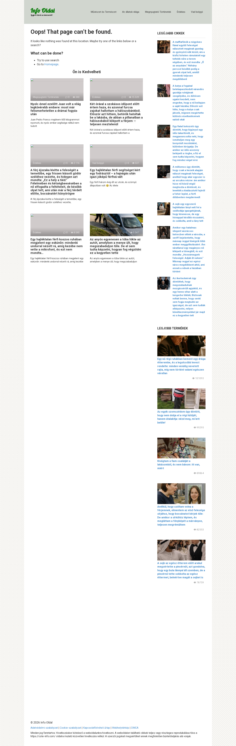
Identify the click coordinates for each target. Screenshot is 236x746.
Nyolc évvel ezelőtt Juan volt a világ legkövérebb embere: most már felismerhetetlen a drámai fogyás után (56, 109)
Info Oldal (43, 10)
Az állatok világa (130, 11)
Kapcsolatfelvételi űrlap (96, 727)
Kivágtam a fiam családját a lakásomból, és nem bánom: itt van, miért (178, 464)
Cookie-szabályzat (70, 727)
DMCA (134, 727)
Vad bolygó (197, 11)
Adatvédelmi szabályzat (44, 727)
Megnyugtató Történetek (158, 11)
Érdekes (181, 11)
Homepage (51, 64)
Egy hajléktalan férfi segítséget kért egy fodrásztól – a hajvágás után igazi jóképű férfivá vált (115, 173)
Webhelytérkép (120, 727)
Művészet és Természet (103, 11)
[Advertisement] (181, 649)
